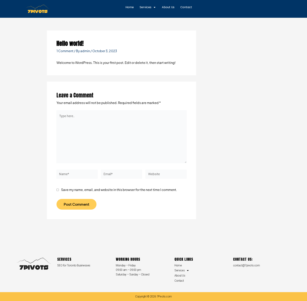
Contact (186, 7)
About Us (168, 7)
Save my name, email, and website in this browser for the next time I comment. (119, 190)
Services (145, 7)
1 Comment (64, 51)
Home (129, 7)
